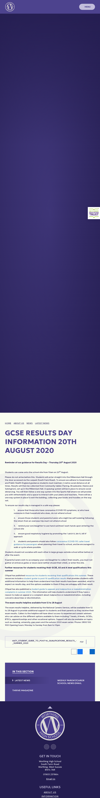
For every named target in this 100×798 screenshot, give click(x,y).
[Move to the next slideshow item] (95, 25)
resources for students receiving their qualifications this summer (55, 575)
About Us (19, 423)
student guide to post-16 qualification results (45, 578)
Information (50, 796)
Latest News (42, 423)
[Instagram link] (46, 746)
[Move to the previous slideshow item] (95, 31)
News (30, 423)
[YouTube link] (53, 746)
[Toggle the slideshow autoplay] (95, 20)
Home (8, 423)
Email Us (50, 779)
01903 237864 (50, 774)
